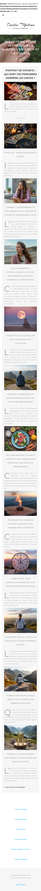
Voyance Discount (20, 839)
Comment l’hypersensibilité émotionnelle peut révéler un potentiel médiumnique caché (20, 211)
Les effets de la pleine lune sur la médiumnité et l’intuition (20, 339)
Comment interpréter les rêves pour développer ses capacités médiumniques (20, 398)
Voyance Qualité (16, 878)
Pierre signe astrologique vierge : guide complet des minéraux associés (20, 699)
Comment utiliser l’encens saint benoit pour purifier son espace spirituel (20, 758)
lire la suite (20, 59)
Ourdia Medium (20, 24)
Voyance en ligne (20, 809)
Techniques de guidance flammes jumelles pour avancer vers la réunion (20, 524)
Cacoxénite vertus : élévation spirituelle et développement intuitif (20, 641)
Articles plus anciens (15, 787)
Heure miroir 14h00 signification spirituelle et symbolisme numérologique (20, 582)
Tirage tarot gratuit (20, 859)
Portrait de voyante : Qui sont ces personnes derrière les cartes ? (20, 74)
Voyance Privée (26, 878)
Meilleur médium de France (20, 849)
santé (20, 37)
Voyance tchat (20, 829)
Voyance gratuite (20, 819)
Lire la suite (20, 118)
